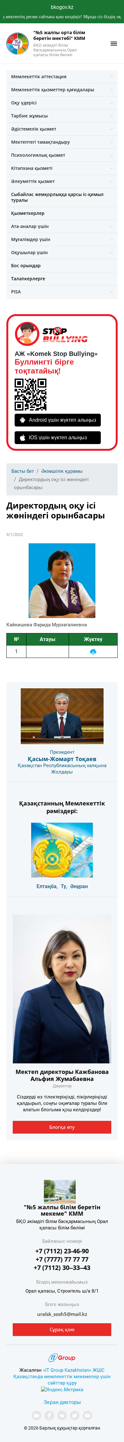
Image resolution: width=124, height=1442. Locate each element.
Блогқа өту (62, 1127)
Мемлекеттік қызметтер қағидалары (52, 90)
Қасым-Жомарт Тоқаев (62, 759)
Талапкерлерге (28, 279)
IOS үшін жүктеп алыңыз (58, 437)
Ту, (64, 886)
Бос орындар (26, 265)
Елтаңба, (47, 886)
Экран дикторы (62, 1402)
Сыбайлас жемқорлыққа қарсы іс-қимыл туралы (57, 197)
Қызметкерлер (28, 213)
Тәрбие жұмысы (29, 116)
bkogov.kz (62, 7)
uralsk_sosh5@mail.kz (62, 1314)
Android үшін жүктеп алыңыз (62, 420)
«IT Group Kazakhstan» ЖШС (74, 1370)
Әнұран (79, 886)
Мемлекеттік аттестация (38, 76)
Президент (62, 752)
